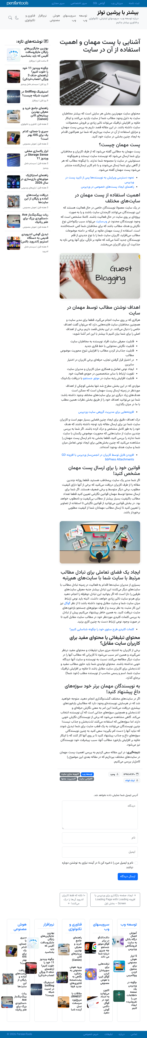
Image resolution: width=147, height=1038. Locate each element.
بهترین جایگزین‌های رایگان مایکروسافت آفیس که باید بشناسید (34, 52)
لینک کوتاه (130, 780)
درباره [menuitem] (122, 1034)
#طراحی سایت (85, 779)
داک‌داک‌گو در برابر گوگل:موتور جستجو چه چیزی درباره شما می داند (103, 947)
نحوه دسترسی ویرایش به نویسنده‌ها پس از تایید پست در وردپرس (99, 180)
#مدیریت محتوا (68, 779)
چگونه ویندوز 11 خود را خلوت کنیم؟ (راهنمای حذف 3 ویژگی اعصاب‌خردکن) (35, 74)
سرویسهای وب (101, 926)
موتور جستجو (91, 378)
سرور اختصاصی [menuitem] (79, 3)
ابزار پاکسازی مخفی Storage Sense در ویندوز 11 (36, 155)
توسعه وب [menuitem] (83, 18)
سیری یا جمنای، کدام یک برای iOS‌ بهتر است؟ (35, 135)
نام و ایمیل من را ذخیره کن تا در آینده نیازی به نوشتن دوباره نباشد (97, 865)
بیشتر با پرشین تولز (118, 12)
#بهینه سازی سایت (70, 774)
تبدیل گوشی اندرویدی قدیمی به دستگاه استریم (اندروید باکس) (34, 238)
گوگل (67, 603)
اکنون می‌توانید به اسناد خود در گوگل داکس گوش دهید (104, 1001)
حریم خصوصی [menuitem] (90, 1034)
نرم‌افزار (48, 924)
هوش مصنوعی (20, 926)
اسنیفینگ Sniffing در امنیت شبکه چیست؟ (34, 94)
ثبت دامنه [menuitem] (134, 3)
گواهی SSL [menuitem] (99, 3)
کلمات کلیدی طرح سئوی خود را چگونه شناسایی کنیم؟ (101, 629)
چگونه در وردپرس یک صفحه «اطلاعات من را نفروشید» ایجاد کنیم (131, 995)
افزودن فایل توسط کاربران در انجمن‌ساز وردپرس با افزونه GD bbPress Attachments (98, 457)
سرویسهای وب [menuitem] (69, 18)
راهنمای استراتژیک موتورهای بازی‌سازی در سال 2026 (34, 179)
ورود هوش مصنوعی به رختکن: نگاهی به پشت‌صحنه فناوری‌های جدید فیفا (75, 977)
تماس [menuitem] (134, 1034)
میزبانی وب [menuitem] (117, 3)
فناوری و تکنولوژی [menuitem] (30, 18)
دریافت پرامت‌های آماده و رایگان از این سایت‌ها (36, 199)
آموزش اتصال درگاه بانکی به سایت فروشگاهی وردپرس (131, 941)
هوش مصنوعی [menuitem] (55, 18)
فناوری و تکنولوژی (75, 926)
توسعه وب (87, 774)
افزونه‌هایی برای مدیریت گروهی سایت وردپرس (106, 412)
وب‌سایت (101, 221)
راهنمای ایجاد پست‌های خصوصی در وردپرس (107, 187)
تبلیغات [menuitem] (109, 1034)
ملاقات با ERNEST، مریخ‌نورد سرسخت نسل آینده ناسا (76, 1002)
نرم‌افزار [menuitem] (42, 15)
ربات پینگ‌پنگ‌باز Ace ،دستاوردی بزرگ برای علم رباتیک (35, 219)
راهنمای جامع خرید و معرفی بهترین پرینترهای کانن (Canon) (35, 114)
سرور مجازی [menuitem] (58, 3)
